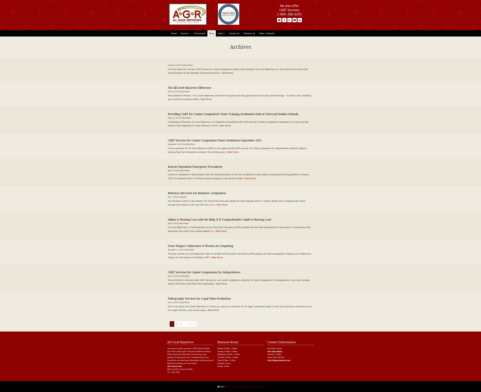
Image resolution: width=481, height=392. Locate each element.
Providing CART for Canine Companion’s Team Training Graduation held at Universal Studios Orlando (233, 114)
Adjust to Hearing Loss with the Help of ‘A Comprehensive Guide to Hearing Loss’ (220, 219)
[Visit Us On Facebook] (284, 19)
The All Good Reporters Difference (189, 87)
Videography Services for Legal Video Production (199, 298)
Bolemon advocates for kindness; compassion (197, 193)
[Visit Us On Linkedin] (299, 19)
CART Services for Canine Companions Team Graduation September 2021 (215, 140)
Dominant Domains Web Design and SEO (244, 386)
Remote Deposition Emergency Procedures (195, 166)
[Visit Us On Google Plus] (289, 19)
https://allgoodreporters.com (278, 360)
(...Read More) (226, 72)
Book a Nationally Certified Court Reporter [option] (289, 8)
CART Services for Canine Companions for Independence (204, 272)
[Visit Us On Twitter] (279, 19)
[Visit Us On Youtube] (294, 19)
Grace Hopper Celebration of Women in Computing (200, 246)
